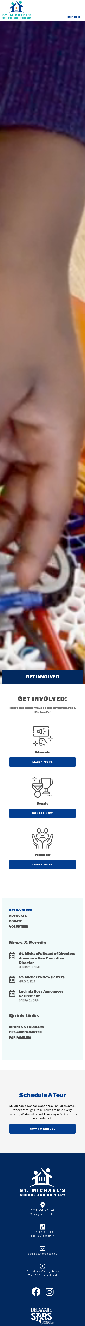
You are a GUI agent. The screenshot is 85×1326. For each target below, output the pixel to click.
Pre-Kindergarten (25, 1032)
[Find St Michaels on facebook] (37, 1292)
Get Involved (20, 910)
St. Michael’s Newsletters (42, 977)
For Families (20, 1037)
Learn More (42, 761)
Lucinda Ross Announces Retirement (41, 993)
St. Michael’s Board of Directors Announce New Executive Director (47, 958)
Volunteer (18, 926)
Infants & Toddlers (26, 1027)
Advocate (18, 916)
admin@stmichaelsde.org (42, 1253)
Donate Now (42, 813)
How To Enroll (42, 1128)
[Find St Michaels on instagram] (50, 1292)
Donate (15, 921)
